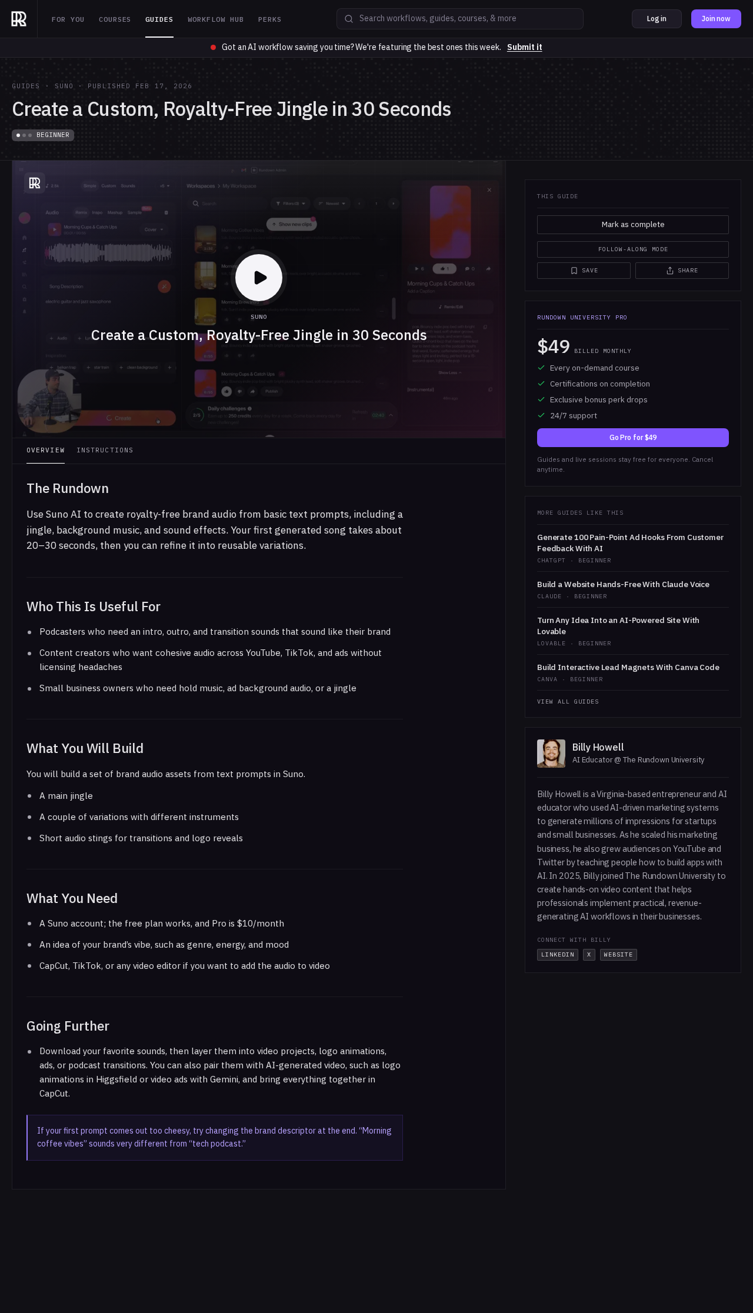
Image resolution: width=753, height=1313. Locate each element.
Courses (115, 19)
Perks (270, 19)
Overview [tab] (45, 450)
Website (618, 954)
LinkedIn (557, 954)
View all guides (568, 701)
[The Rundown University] (18, 18)
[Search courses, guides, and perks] (349, 19)
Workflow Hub (216, 19)
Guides (159, 19)
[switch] (633, 249)
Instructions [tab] (105, 450)
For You (68, 19)
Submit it (524, 47)
